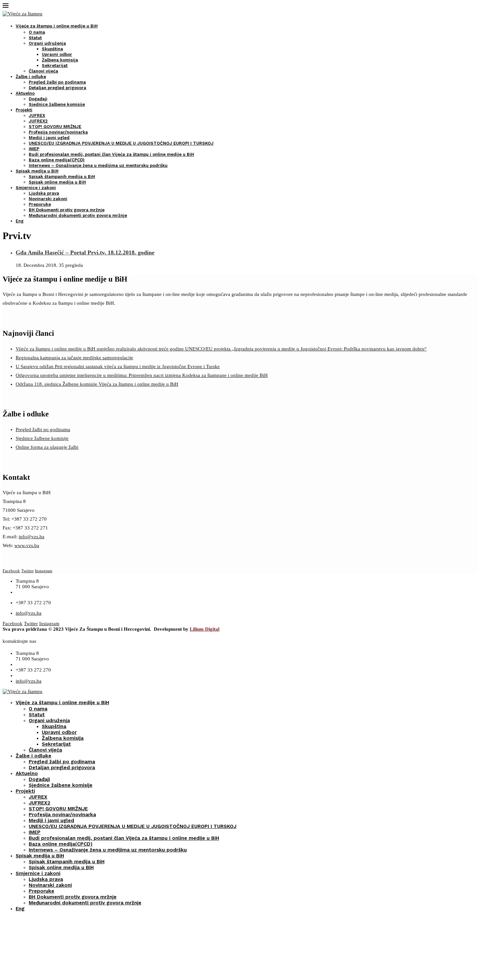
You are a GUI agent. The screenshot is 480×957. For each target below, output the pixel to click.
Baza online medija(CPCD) (57, 159)
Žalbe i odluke (31, 76)
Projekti (24, 109)
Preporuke (40, 204)
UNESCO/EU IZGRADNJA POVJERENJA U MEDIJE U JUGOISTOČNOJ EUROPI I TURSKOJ (121, 143)
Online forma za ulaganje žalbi (47, 447)
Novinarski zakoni (48, 198)
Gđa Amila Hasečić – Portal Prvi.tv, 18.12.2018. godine (85, 252)
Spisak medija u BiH (37, 171)
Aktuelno (25, 93)
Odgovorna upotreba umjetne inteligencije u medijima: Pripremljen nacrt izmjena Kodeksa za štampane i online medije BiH (142, 375)
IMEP (34, 148)
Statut (35, 37)
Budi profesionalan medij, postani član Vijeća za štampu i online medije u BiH (111, 154)
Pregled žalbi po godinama (57, 82)
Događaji (38, 98)
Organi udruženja (47, 43)
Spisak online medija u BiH (57, 182)
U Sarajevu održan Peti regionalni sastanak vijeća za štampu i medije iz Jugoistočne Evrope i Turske (118, 366)
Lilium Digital (204, 629)
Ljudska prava (44, 193)
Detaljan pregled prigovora (57, 87)
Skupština (52, 48)
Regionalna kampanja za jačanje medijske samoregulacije (74, 357)
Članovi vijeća (43, 71)
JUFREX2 (38, 121)
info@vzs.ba (31, 536)
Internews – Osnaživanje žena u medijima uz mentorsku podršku (98, 165)
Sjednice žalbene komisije (57, 104)
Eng (20, 221)
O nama (37, 32)
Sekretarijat (55, 65)
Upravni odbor (57, 54)
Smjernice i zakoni (36, 187)
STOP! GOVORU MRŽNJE (55, 126)
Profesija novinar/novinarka (58, 132)
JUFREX (37, 115)
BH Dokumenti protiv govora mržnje (66, 209)
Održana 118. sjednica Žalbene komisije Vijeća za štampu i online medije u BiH (97, 384)
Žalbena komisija (60, 59)
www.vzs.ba (26, 545)
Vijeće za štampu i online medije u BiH (57, 26)
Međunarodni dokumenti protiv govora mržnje (78, 215)
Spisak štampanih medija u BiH (62, 176)
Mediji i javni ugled (49, 137)
